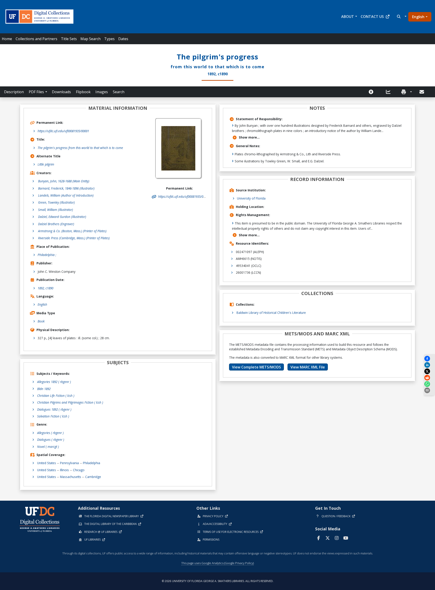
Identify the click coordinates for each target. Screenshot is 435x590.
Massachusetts (70, 477)
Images (101, 91)
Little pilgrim (46, 164)
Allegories (50, 433)
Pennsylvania (69, 463)
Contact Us (372, 16)
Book (41, 321)
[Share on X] (429, 371)
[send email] (429, 390)
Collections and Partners (36, 38)
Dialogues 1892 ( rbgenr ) (54, 409)
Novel (48, 446)
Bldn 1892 (44, 389)
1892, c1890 (45, 288)
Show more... (249, 137)
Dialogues (50, 439)
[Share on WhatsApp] (429, 384)
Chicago (79, 470)
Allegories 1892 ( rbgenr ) (54, 382)
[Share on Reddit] (429, 377)
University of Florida (251, 198)
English (418, 16)
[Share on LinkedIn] (429, 365)
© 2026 (217, 581)
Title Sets (69, 38)
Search (118, 91)
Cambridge (93, 477)
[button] (401, 16)
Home (7, 38)
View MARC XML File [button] (307, 367)
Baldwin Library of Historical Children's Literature (271, 312)
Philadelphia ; (47, 255)
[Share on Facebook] (429, 358)
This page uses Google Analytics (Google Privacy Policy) (217, 563)
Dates (123, 38)
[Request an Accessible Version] (372, 91)
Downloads (61, 91)
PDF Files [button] (36, 91)
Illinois (64, 470)
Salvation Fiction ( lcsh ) (53, 416)
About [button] (347, 16)
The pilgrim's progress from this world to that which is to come (80, 148)
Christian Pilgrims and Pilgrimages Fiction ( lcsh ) (70, 402)
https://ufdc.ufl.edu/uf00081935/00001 (63, 131)
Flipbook (83, 91)
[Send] (422, 92)
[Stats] (389, 91)
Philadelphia (91, 463)
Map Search (90, 38)
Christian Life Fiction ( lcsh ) (55, 395)
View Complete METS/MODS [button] (256, 367)
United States (46, 463)
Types (109, 38)
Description (14, 91)
